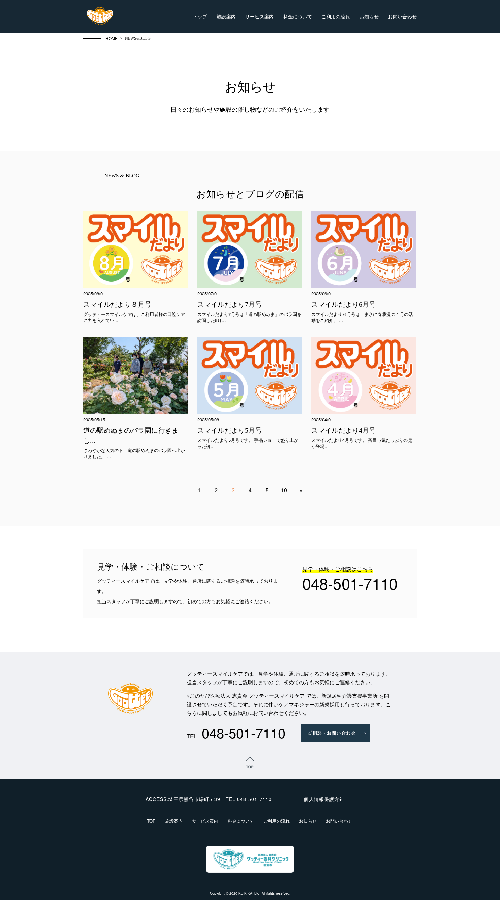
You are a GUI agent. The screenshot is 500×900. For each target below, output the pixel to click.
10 (284, 490)
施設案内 (226, 16)
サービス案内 (259, 16)
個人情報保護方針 (324, 798)
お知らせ (369, 16)
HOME (111, 38)
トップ (200, 16)
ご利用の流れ (335, 16)
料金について (297, 16)
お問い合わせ (402, 16)
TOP (151, 821)
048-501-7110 (350, 583)
